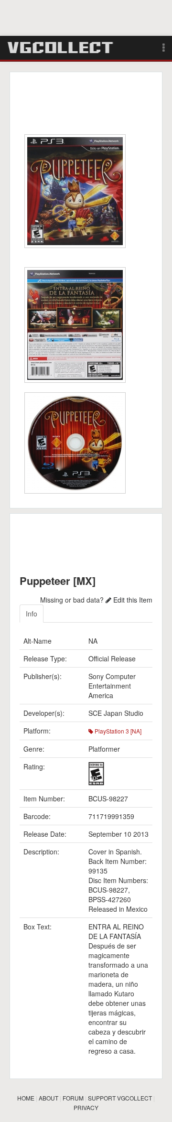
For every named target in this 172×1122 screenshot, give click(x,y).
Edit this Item (131, 599)
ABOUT (48, 1098)
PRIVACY (86, 1107)
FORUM (73, 1098)
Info (31, 613)
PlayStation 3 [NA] (117, 731)
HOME (25, 1098)
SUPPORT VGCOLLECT (120, 1098)
